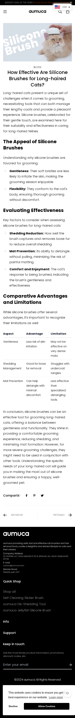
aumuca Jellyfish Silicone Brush (27, 610)
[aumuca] (37, 11)
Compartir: (11, 495)
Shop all (9, 592)
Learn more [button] (56, 697)
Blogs (37, 67)
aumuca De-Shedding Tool (24, 604)
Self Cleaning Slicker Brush (23, 598)
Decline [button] (13, 706)
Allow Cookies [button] (46, 706)
